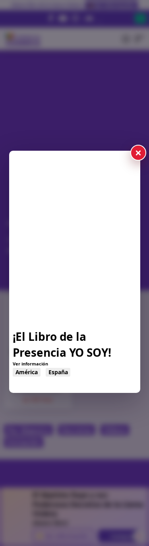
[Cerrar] (138, 153)
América (26, 372)
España (58, 372)
